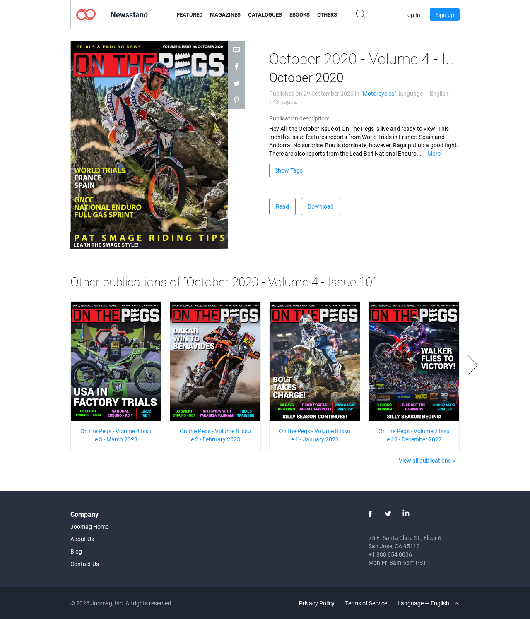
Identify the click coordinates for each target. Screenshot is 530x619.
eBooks (299, 14)
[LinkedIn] (406, 514)
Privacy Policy (317, 603)
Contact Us (84, 564)
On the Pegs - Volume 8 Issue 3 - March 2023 (116, 435)
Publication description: (299, 118)
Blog (76, 551)
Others (327, 14)
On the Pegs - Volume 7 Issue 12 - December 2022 (414, 435)
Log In (412, 15)
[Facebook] (370, 514)
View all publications (425, 460)
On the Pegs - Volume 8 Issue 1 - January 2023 (314, 435)
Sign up (444, 15)
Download (321, 206)
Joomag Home (89, 526)
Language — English (424, 603)
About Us (82, 539)
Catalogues (265, 14)
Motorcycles (378, 93)
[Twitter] (388, 514)
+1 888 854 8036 (390, 554)
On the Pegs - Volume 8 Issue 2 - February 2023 (215, 435)
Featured (189, 14)
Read (282, 206)
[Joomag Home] (86, 14)
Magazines (225, 14)
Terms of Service (366, 603)
